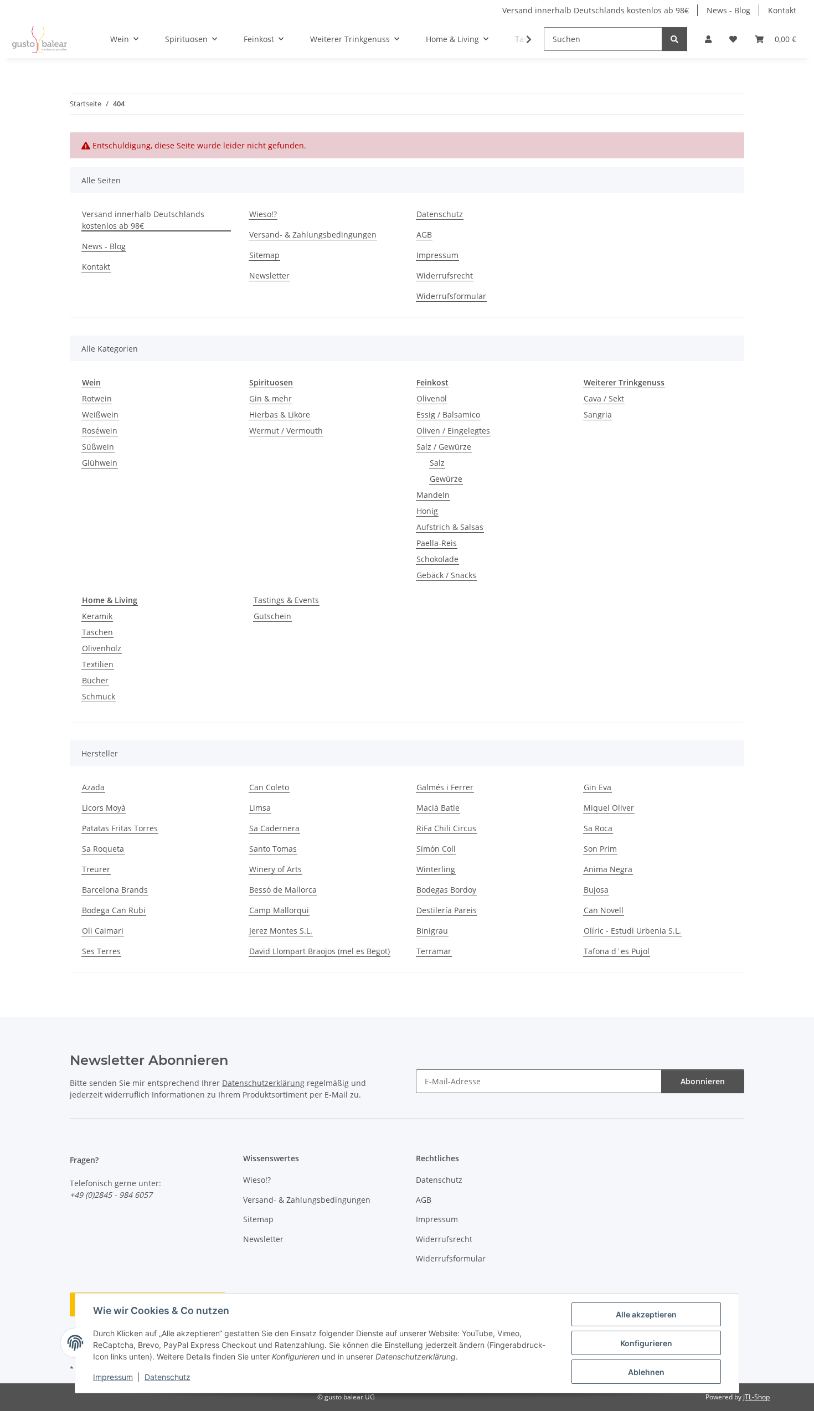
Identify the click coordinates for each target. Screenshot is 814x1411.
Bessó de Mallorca (283, 889)
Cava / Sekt (604, 398)
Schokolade (437, 559)
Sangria (598, 414)
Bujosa (596, 889)
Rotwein (97, 398)
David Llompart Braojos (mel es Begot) (319, 951)
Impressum (113, 1377)
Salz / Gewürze (443, 446)
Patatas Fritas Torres (120, 828)
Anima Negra (608, 869)
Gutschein (272, 616)
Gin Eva (597, 787)
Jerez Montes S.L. (280, 930)
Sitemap (264, 255)
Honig (427, 511)
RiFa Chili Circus (446, 828)
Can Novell (604, 910)
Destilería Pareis (446, 910)
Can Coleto (269, 787)
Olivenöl (431, 398)
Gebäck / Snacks (446, 575)
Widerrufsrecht (444, 275)
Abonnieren (703, 1081)
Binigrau (432, 930)
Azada (93, 787)
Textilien (98, 664)
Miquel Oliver (609, 807)
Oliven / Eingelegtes (453, 430)
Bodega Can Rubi (114, 910)
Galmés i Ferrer (444, 787)
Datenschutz (167, 1377)
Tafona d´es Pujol (617, 951)
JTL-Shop (756, 1397)
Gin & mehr (270, 398)
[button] (708, 39)
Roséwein (99, 430)
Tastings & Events (286, 600)
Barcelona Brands (115, 889)
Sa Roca (598, 828)
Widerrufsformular (451, 296)
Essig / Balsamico (448, 414)
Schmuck (98, 696)
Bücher (95, 680)
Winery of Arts (275, 869)
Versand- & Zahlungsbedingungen (313, 234)
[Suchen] (674, 39)
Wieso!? (263, 214)
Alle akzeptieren (646, 1314)
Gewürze (446, 478)
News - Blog (728, 10)
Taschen (97, 632)
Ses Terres (101, 951)
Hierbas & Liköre (279, 414)
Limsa (260, 807)
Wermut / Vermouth (286, 430)
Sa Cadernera (274, 828)
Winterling (435, 869)
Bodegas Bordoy (446, 889)
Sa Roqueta (103, 848)
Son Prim (600, 848)
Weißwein (100, 414)
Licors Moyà (104, 807)
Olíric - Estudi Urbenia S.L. (632, 930)
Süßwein (98, 446)
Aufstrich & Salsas (449, 527)
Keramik (97, 616)
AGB (424, 234)
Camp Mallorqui (279, 910)
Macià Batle (438, 807)
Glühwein (99, 462)
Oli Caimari (102, 930)
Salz (437, 462)
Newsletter (269, 275)
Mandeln (433, 495)
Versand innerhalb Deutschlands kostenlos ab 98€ (595, 10)
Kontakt (782, 10)
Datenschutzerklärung (263, 1083)
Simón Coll (436, 848)
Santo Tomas (273, 848)
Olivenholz (101, 648)
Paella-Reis (436, 543)
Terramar (433, 951)
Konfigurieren (646, 1343)
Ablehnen (646, 1372)
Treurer (96, 869)
